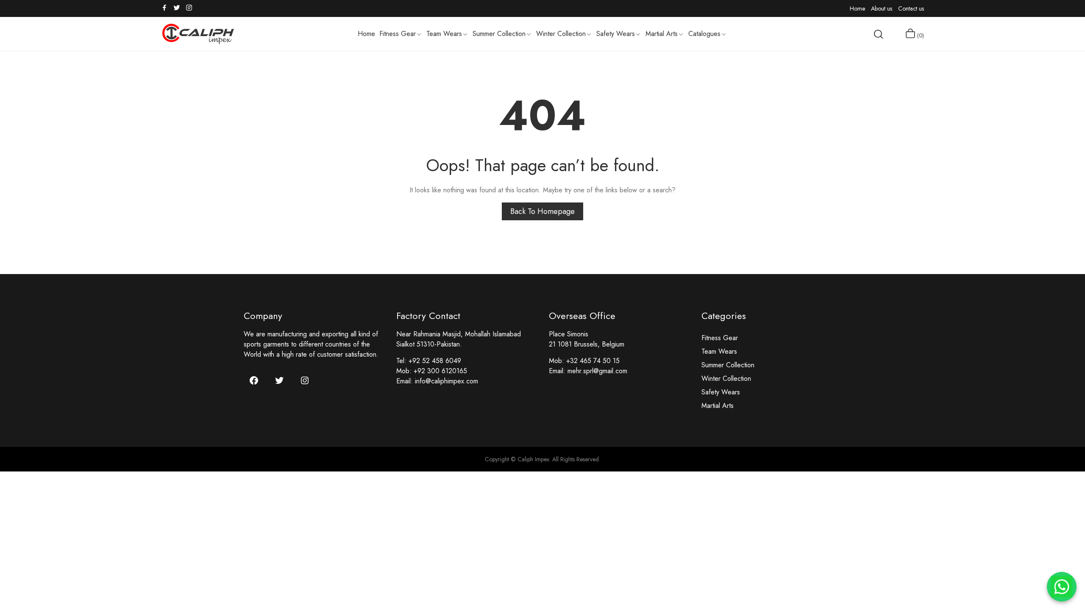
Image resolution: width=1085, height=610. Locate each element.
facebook (165, 7)
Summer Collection (727, 365)
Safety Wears (720, 392)
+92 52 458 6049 (435, 361)
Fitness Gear (719, 338)
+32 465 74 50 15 (593, 361)
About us (881, 8)
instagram (189, 7)
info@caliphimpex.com (446, 381)
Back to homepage (542, 211)
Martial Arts (717, 405)
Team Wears (719, 351)
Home (857, 8)
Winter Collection (726, 378)
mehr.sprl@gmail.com (597, 371)
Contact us (911, 8)
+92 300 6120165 (440, 371)
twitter (177, 7)
